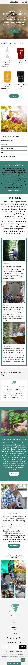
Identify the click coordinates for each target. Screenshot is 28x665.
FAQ (13, 620)
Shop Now (14, 31)
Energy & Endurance (8, 156)
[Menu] (2, 1)
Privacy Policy (19, 651)
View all (14, 96)
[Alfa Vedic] (14, 2)
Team (14, 631)
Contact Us (13, 618)
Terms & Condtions (9, 651)
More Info (14, 473)
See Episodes (14, 545)
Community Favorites (12, 43)
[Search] (5, 1)
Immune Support (6, 141)
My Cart (13, 622)
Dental (3, 152)
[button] (26, 378)
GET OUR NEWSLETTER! (14, 663)
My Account (13, 624)
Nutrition (4, 144)
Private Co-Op (14, 633)
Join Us (23, 646)
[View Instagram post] (7, 566)
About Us (14, 629)
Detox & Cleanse (7, 148)
